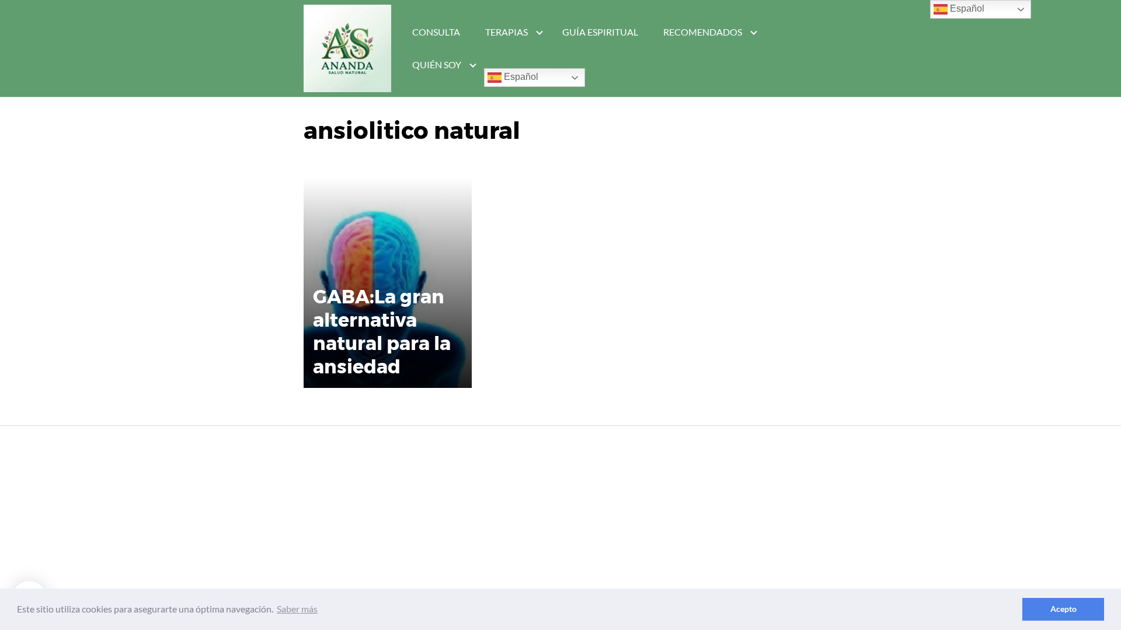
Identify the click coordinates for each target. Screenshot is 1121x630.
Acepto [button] (1063, 609)
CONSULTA (436, 31)
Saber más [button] (297, 608)
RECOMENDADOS (702, 31)
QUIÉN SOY (436, 64)
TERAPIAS (506, 31)
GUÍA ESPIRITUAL (600, 31)
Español (520, 77)
